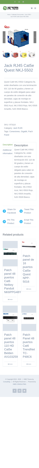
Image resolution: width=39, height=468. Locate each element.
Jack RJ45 (17, 128)
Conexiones (14, 131)
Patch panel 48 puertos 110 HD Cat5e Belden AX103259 (11, 345)
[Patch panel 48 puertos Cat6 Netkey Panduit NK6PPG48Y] (10, 253)
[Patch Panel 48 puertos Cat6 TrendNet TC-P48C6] (28, 318)
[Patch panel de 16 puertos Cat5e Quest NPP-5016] (28, 246)
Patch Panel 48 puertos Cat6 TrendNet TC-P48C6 (29, 345)
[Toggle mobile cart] (32, 8)
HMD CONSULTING (19, 384)
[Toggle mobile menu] (35, 8)
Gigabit (24, 131)
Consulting (6, 382)
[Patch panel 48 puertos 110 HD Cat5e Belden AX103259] (10, 318)
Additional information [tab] (7, 152)
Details (11, 299)
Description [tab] (7, 145)
